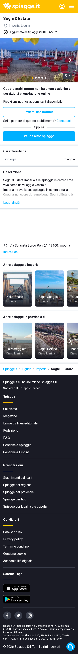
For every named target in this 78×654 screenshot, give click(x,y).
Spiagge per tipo (14, 499)
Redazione (10, 430)
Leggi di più (11, 203)
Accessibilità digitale (18, 561)
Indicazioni (10, 252)
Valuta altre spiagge (39, 136)
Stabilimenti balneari (17, 478)
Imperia (41, 369)
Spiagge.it (10, 369)
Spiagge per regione (17, 485)
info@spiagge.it (28, 638)
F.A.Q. (7, 438)
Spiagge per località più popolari (25, 506)
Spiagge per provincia (18, 492)
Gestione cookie (14, 554)
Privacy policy (13, 539)
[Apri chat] (70, 646)
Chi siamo (10, 409)
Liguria (26, 369)
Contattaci (64, 121)
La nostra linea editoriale (20, 423)
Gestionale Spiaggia (17, 445)
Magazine (10, 416)
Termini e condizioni (17, 546)
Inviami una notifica (39, 112)
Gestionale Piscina (16, 452)
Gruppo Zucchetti (30, 388)
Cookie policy (12, 532)
